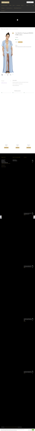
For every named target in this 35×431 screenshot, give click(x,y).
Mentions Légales (3, 161)
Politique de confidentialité (4, 162)
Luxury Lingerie (18, 5)
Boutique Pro (21, 46)
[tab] (6, 81)
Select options (6, 147)
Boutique (10, 5)
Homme (22, 5)
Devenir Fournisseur (15, 160)
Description (2, 80)
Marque (30, 46)
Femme (13, 5)
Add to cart (17, 147)
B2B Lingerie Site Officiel (4, 5)
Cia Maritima (24, 46)
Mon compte (2, 10)
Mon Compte (2, 160)
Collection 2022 (27, 46)
